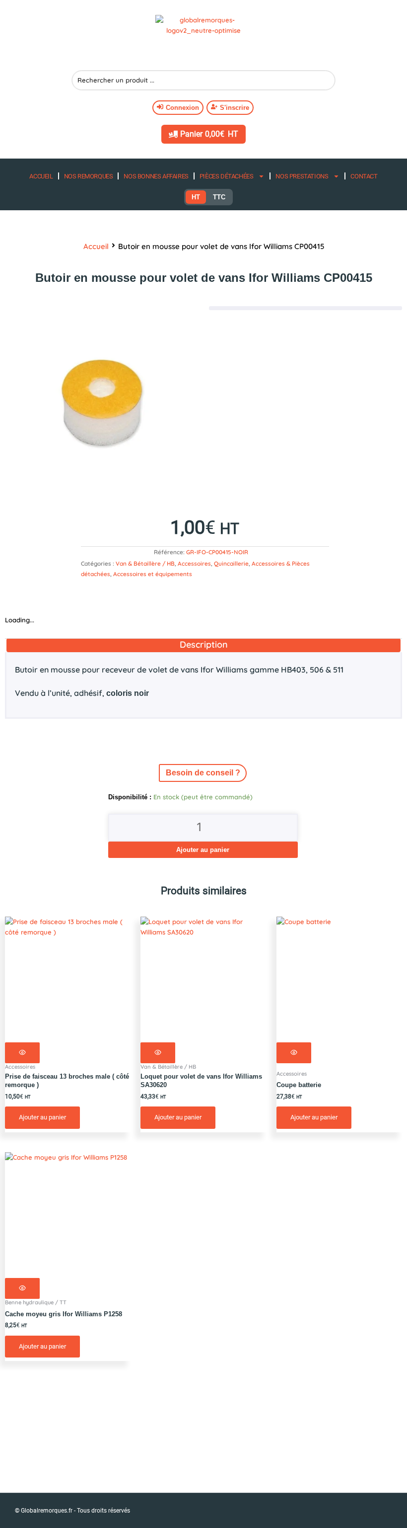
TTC (219, 197)
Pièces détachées (227, 176)
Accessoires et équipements (152, 574)
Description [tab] (204, 644)
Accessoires (194, 563)
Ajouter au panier (202, 849)
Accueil (41, 176)
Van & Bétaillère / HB (145, 563)
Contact (363, 176)
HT (196, 197)
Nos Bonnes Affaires (156, 176)
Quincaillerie (231, 563)
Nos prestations (301, 176)
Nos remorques (88, 176)
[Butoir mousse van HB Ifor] (102, 403)
